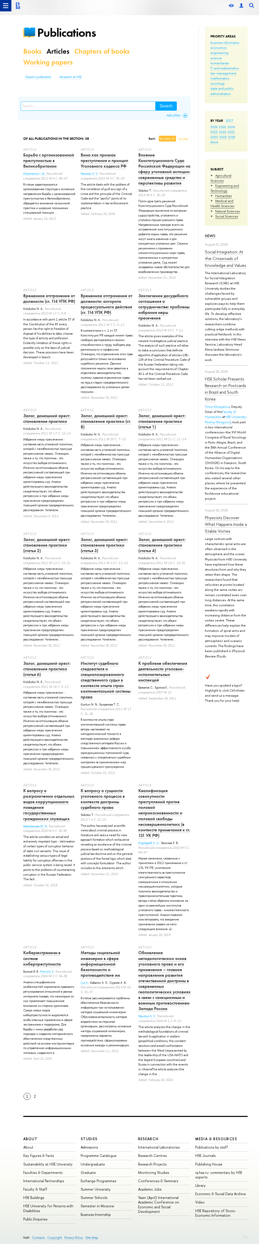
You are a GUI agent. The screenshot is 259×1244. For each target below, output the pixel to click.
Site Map (91, 1237)
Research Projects (152, 1164)
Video (200, 1202)
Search (166, 106)
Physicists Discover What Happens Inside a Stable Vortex (226, 524)
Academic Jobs (149, 1189)
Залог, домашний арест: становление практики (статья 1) (161, 421)
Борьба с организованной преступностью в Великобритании (48, 160)
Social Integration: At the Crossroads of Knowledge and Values (225, 258)
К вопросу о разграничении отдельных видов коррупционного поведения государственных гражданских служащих (49, 804)
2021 (231, 132)
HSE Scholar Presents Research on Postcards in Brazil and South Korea (225, 389)
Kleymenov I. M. (34, 174)
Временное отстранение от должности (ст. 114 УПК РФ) (49, 298)
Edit (245, 1236)
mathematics (219, 78)
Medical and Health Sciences (222, 203)
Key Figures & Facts (38, 1155)
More (214, 142)
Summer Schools (94, 1197)
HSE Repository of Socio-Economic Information (215, 1213)
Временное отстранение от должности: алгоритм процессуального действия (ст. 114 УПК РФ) (106, 304)
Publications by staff (211, 1147)
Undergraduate (93, 1164)
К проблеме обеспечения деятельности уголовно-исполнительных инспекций (162, 671)
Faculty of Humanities (220, 414)
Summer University (96, 1189)
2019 (223, 137)
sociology (217, 83)
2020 (214, 137)
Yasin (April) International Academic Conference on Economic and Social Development (158, 1204)
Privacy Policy (73, 1237)
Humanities (223, 195)
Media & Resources (216, 1138)
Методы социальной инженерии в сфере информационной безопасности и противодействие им (100, 964)
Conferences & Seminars (158, 1180)
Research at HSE (71, 77)
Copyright (54, 1237)
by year (183, 139)
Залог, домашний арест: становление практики (46, 418)
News (210, 235)
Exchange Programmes (98, 1180)
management (226, 73)
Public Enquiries (35, 1219)
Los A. (85, 983)
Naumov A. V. (89, 174)
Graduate (88, 1172)
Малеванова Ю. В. (35, 826)
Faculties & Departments (42, 1172)
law (212, 73)
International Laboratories (159, 1147)
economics (218, 47)
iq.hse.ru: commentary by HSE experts (218, 1174)
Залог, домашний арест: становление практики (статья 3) (104, 545)
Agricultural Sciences (220, 178)
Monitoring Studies (153, 1172)
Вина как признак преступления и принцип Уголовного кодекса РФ (104, 160)
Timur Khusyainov (217, 406)
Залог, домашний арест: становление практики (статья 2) (46, 545)
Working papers (48, 62)
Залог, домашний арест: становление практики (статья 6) (46, 668)
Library (200, 1185)
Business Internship (96, 1214)
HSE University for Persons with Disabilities (48, 1208)
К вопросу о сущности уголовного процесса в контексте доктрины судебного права (103, 799)
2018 (231, 137)
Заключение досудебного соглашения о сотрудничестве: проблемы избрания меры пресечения (164, 307)
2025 (222, 127)
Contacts (38, 1237)
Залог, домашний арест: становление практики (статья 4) (161, 545)
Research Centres (152, 1155)
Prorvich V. (47, 972)
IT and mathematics (224, 68)
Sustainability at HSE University (48, 1164)
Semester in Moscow (97, 1205)
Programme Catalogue (99, 1155)
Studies (89, 1138)
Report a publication (38, 77)
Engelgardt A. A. (148, 843)
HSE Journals (205, 1155)
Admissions (89, 1147)
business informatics (224, 42)
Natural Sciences (227, 211)
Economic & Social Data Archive (220, 1193)
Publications (66, 32)
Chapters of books (102, 51)
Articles (58, 51)
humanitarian (219, 63)
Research (148, 1138)
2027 (229, 120)
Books (32, 51)
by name (165, 139)
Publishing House (208, 1164)
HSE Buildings (33, 1197)
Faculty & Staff (35, 1189)
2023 (214, 132)
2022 (222, 132)
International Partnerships (43, 1180)
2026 (214, 127)
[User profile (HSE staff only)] (241, 5)
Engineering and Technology (224, 188)
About (30, 1138)
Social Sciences (226, 216)
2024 (231, 127)
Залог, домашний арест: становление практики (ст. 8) (106, 421)
